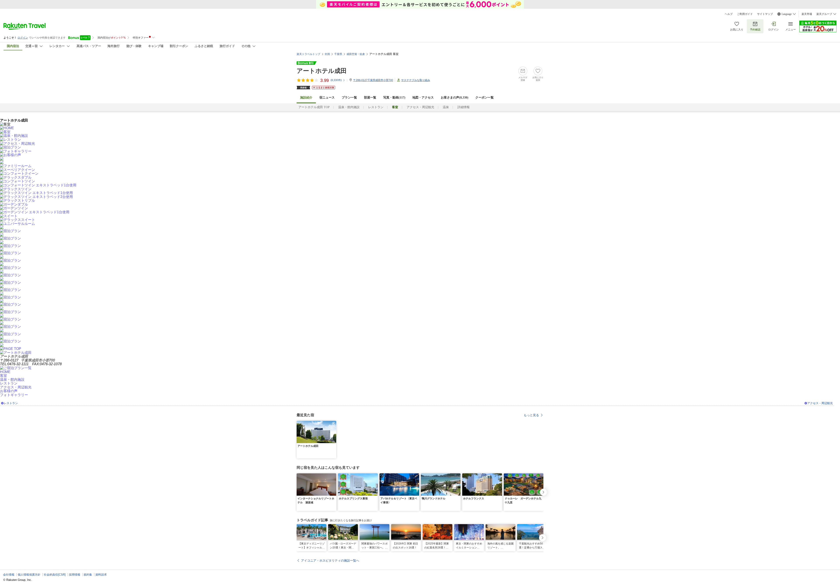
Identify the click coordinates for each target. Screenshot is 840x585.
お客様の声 (9, 391)
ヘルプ (729, 14)
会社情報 (8, 574)
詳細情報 (463, 107)
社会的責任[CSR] (55, 574)
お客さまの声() (454, 97)
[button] (333, 423)
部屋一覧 (370, 97)
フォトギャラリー (14, 395)
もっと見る (531, 415)
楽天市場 (807, 14)
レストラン (375, 107)
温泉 (446, 107)
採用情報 (74, 574)
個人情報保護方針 (29, 574)
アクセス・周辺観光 (420, 107)
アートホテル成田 (322, 70)
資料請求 (101, 574)
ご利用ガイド (745, 14)
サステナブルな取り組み (415, 80)
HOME (5, 372)
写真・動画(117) (394, 97)
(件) (336, 80)
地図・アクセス (423, 97)
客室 (3, 375)
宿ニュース (327, 97)
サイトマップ (765, 14)
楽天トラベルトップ (308, 54)
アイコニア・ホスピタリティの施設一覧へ (330, 560)
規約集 (88, 574)
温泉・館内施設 (349, 107)
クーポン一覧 (484, 97)
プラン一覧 (349, 97)
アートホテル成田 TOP (314, 107)
